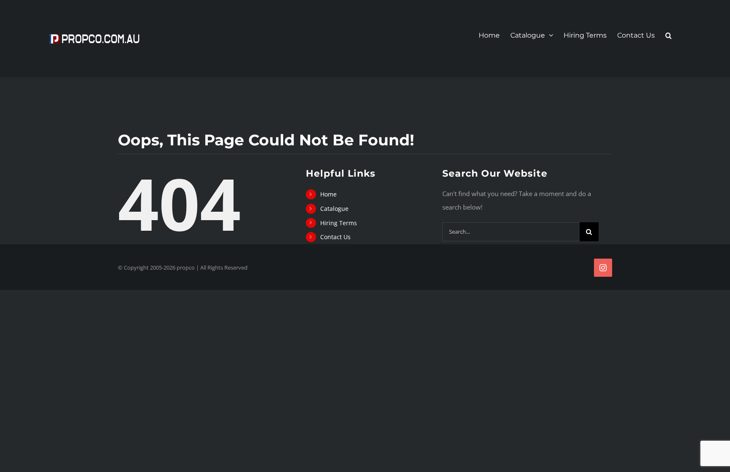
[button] (668, 35)
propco (186, 267)
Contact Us (335, 237)
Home (328, 194)
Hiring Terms (338, 223)
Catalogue (334, 209)
